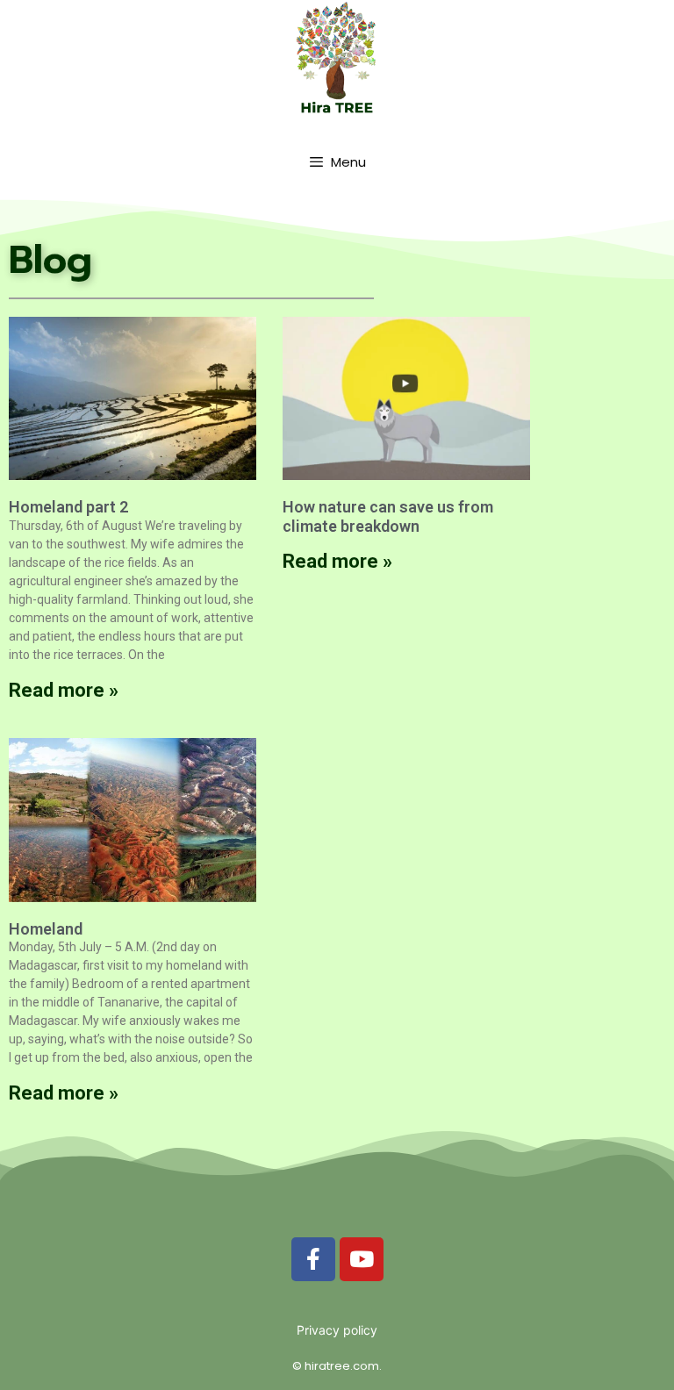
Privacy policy (337, 1329)
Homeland (45, 929)
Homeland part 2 (68, 507)
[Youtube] (362, 1259)
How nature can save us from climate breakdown (388, 516)
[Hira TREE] (337, 58)
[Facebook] (313, 1259)
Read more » (63, 690)
